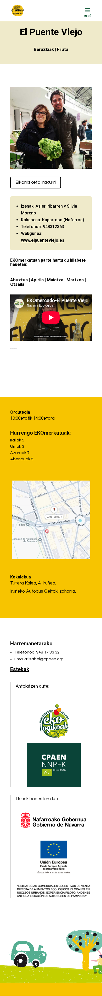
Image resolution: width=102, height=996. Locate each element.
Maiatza (55, 279)
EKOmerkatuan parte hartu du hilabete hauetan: (48, 262)
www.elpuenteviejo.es (42, 240)
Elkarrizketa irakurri (35, 182)
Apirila (37, 279)
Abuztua (19, 279)
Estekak (19, 669)
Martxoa (75, 279)
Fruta (62, 49)
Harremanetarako (31, 643)
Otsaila (17, 284)
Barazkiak (44, 49)
